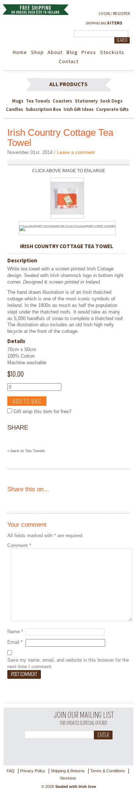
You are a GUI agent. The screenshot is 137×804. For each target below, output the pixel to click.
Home (20, 52)
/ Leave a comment (74, 152)
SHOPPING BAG (103, 23)
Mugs (17, 101)
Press (88, 52)
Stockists (112, 52)
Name (15, 631)
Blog (72, 52)
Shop (37, 52)
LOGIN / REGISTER (114, 13)
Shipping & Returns (68, 771)
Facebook (60, 750)
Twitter (44, 750)
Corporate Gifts (112, 109)
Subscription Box (43, 109)
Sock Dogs (111, 101)
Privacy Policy (32, 771)
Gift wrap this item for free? (41, 411)
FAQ (11, 771)
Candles (14, 109)
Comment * (19, 545)
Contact (69, 61)
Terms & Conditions (107, 771)
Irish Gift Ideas (79, 109)
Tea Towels (38, 101)
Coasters (62, 101)
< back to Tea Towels (26, 451)
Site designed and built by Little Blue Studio (68, 796)
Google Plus (92, 750)
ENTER (103, 735)
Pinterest (76, 750)
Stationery (86, 101)
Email (15, 642)
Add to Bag (26, 401)
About (54, 52)
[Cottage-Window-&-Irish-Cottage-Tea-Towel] (67, 225)
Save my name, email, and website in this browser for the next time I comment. (68, 663)
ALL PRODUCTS (68, 84)
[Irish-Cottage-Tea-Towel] (67, 216)
